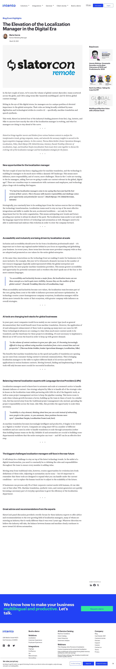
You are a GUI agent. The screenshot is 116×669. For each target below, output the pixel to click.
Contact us (98, 647)
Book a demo (76, 5)
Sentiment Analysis (63, 640)
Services (49, 5)
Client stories (61, 5)
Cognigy (31, 649)
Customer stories (100, 638)
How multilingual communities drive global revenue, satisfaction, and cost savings (74, 652)
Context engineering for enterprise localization (72, 649)
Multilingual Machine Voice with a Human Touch (99, 109)
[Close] (113, 664)
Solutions (23, 5)
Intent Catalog (62, 636)
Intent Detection (63, 638)
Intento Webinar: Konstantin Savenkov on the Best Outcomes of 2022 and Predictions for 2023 (99, 66)
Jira (30, 653)
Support (97, 642)
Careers (97, 645)
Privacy (97, 652)
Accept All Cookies (102, 663)
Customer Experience (35, 640)
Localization (32, 638)
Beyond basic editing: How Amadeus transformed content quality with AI (73, 655)
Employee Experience (35, 642)
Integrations (36, 5)
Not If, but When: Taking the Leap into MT (99, 89)
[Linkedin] (91, 585)
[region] (58, 663)
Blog (5, 18)
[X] (98, 585)
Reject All (88, 663)
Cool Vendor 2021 (100, 636)
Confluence (32, 651)
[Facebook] (94, 585)
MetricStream (33, 655)
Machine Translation (64, 633)
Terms (97, 649)
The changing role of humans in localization (71, 647)
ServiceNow (32, 658)
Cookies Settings (75, 663)
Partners (97, 640)
